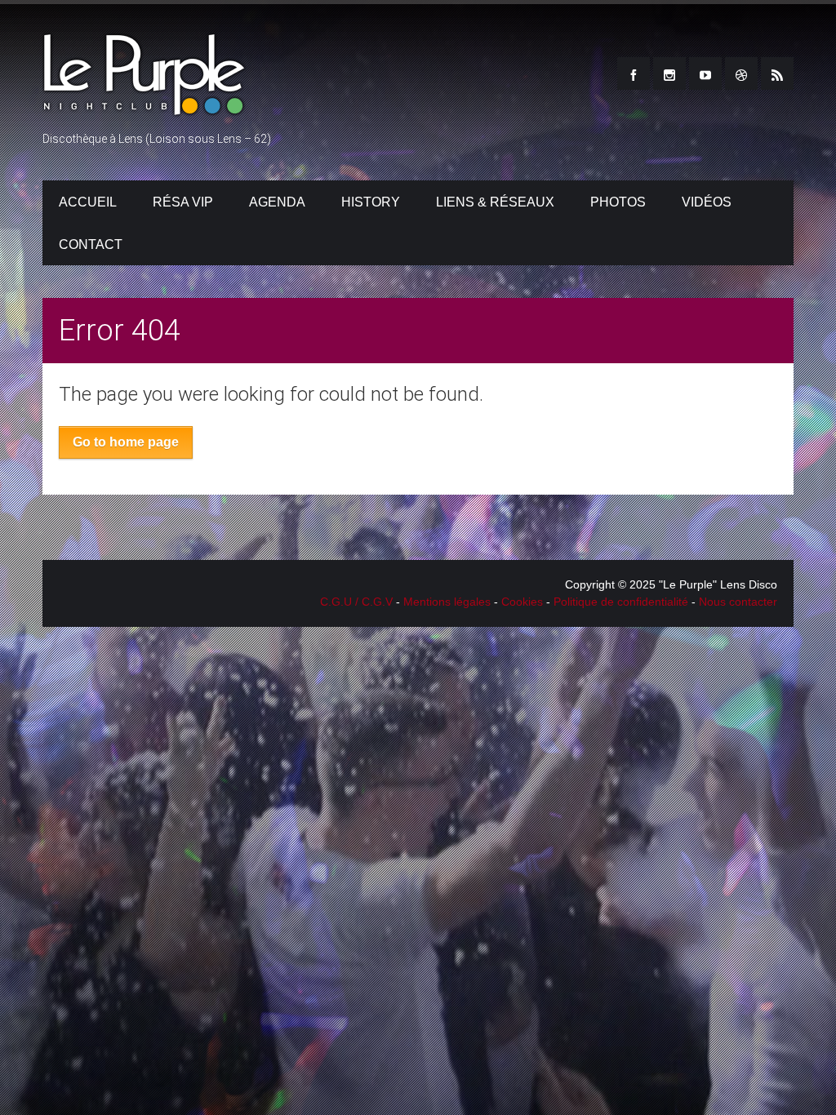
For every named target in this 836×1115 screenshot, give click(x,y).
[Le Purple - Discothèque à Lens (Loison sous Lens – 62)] (144, 108)
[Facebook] (633, 73)
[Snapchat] (741, 73)
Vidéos (707, 202)
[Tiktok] (777, 73)
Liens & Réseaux (495, 202)
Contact (90, 244)
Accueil (88, 202)
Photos (618, 202)
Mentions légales (447, 601)
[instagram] (669, 73)
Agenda (277, 202)
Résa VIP (183, 202)
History (370, 202)
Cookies (522, 601)
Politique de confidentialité (621, 601)
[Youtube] (705, 73)
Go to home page (126, 442)
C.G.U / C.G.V (356, 601)
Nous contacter (738, 601)
